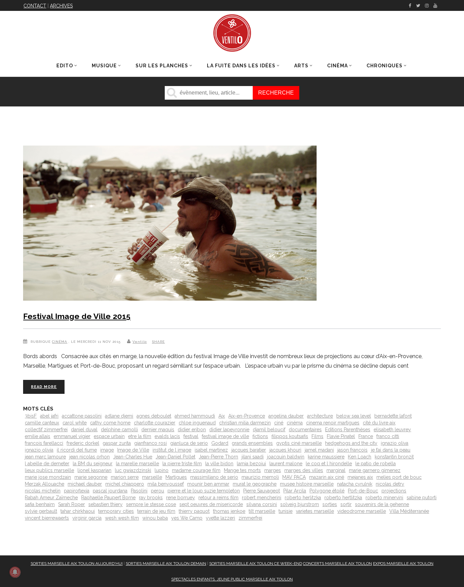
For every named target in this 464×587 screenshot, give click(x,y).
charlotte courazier (154, 422)
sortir (346, 504)
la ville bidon (219, 463)
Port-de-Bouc (363, 490)
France (365, 436)
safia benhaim (40, 504)
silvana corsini (261, 504)
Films (317, 436)
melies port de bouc (399, 477)
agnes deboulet (154, 416)
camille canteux (42, 422)
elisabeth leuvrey (392, 429)
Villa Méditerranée (409, 511)
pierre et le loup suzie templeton (203, 490)
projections (393, 490)
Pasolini (139, 490)
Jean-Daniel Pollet (175, 456)
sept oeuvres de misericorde (211, 504)
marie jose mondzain (48, 477)
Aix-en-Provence (246, 416)
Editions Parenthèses (347, 429)
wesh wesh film (122, 518)
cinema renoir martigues (332, 422)
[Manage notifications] (15, 572)
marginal (335, 470)
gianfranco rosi (150, 443)
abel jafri (49, 416)
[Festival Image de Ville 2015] (170, 224)
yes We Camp (186, 518)
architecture (320, 416)
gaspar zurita (117, 443)
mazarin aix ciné (326, 477)
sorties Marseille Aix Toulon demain (166, 563)
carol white (75, 422)
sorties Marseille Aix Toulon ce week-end (255, 563)
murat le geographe (254, 484)
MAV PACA (294, 477)
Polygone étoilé (326, 490)
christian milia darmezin (245, 422)
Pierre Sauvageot (261, 490)
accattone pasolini (82, 416)
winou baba (155, 518)
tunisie (285, 511)
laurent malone (285, 463)
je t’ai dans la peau (390, 450)
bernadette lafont (393, 416)
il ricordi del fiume (77, 450)
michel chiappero (124, 484)
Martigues (176, 477)
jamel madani (319, 450)
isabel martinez (211, 450)
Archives (61, 6)
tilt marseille (262, 511)
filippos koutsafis (289, 436)
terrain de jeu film (156, 511)
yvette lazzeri (220, 518)
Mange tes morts (242, 470)
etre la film (139, 436)
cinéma (295, 422)
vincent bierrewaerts (47, 518)
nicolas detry (390, 484)
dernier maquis (157, 429)
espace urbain (109, 436)
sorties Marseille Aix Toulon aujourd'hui (77, 563)
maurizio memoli (260, 477)
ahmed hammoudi (195, 416)
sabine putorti (421, 497)
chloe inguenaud (197, 422)
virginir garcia (87, 518)
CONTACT (34, 6)
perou (157, 490)
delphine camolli (119, 429)
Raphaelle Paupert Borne (108, 497)
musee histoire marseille (307, 484)
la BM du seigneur (92, 463)
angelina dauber (286, 416)
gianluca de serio (189, 443)
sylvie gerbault (41, 511)
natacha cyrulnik (354, 484)
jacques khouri (285, 450)
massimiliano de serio (214, 477)
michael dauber (85, 484)
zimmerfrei (250, 518)
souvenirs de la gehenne (382, 504)
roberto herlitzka (303, 497)
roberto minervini (384, 497)
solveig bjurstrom (299, 504)
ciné (278, 422)
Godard (219, 443)
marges (272, 470)
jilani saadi (253, 456)
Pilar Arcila (294, 490)
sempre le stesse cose (151, 504)
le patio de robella (375, 463)
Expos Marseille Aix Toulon (403, 563)
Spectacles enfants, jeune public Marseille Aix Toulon (232, 579)
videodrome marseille (361, 511)
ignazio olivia (39, 450)
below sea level (353, 416)
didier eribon (192, 429)
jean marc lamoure (45, 456)
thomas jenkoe (229, 511)
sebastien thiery (105, 504)
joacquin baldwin (285, 456)
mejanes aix (360, 477)
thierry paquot (194, 511)
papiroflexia (76, 490)
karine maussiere (326, 456)
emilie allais (37, 436)
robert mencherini (261, 497)
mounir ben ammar (208, 484)
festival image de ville (225, 436)
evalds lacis (167, 436)
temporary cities (116, 511)
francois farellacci (44, 443)
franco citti (387, 436)
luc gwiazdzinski (133, 470)
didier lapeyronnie (229, 429)
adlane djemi (119, 416)
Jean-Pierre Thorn (218, 456)
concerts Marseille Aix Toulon (337, 563)
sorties (329, 504)
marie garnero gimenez (374, 470)
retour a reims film (218, 497)
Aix (221, 416)
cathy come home (110, 422)
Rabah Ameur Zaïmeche (51, 497)
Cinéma (59, 341)
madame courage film (196, 470)
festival (190, 436)
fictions (260, 436)
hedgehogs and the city (351, 443)
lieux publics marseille (49, 470)
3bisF (31, 416)
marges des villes (303, 470)
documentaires (305, 429)
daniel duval (84, 429)
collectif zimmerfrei (46, 429)
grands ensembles (252, 443)
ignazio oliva (394, 443)
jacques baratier (248, 450)
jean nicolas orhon (89, 456)
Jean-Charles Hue (132, 456)
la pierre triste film (182, 463)
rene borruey (180, 497)
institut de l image (172, 450)
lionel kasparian (94, 470)
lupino (161, 470)
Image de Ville (133, 450)
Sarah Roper (71, 504)
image (107, 450)
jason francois (352, 450)
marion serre (125, 477)
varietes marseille (315, 511)
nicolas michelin (42, 490)
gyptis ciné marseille (299, 443)
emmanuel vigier (72, 436)
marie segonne (90, 477)
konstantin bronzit (394, 456)
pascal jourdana (110, 490)
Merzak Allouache (44, 484)
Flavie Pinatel (341, 436)
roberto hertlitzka (343, 497)
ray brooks (151, 497)
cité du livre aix (379, 422)
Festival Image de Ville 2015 (76, 316)
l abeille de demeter (47, 463)
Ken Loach (359, 456)
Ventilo (139, 341)
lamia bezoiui (251, 463)
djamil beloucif (269, 429)
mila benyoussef (165, 484)
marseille (152, 477)
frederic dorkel (83, 443)
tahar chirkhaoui (77, 511)
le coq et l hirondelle (329, 463)
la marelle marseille (137, 463)
